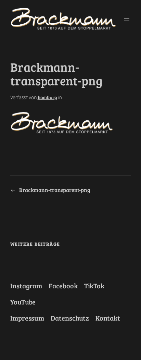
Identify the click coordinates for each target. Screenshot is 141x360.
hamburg (47, 97)
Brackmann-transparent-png (54, 190)
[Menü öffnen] (127, 19)
